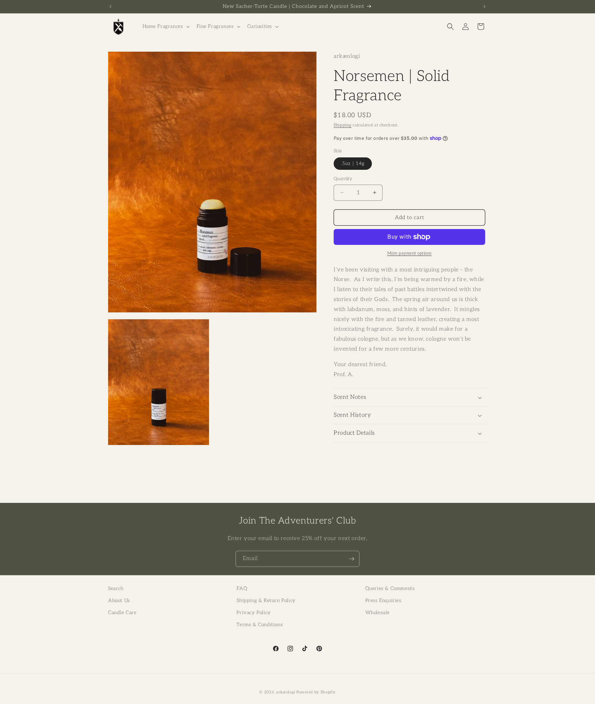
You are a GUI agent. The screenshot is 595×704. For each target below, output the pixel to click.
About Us (119, 600)
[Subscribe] (351, 559)
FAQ (242, 588)
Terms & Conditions (260, 625)
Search (116, 588)
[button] (165, 26)
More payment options (409, 253)
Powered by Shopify (316, 692)
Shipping (343, 125)
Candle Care (122, 612)
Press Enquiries (383, 600)
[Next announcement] (484, 6)
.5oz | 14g (353, 163)
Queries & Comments (390, 588)
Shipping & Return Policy (266, 600)
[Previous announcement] (110, 6)
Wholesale (377, 612)
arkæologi (285, 692)
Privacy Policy (254, 612)
